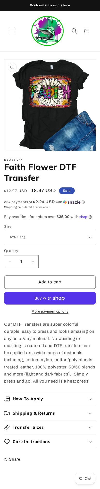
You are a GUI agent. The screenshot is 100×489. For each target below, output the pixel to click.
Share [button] (14, 459)
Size (7, 226)
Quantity (11, 251)
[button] (11, 31)
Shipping (10, 207)
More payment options (50, 311)
